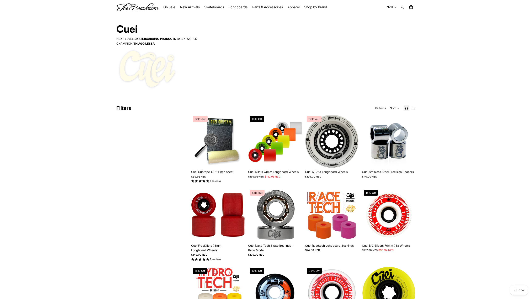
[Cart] (411, 7)
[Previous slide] (197, 141)
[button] (394, 108)
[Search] (402, 7)
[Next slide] (238, 141)
